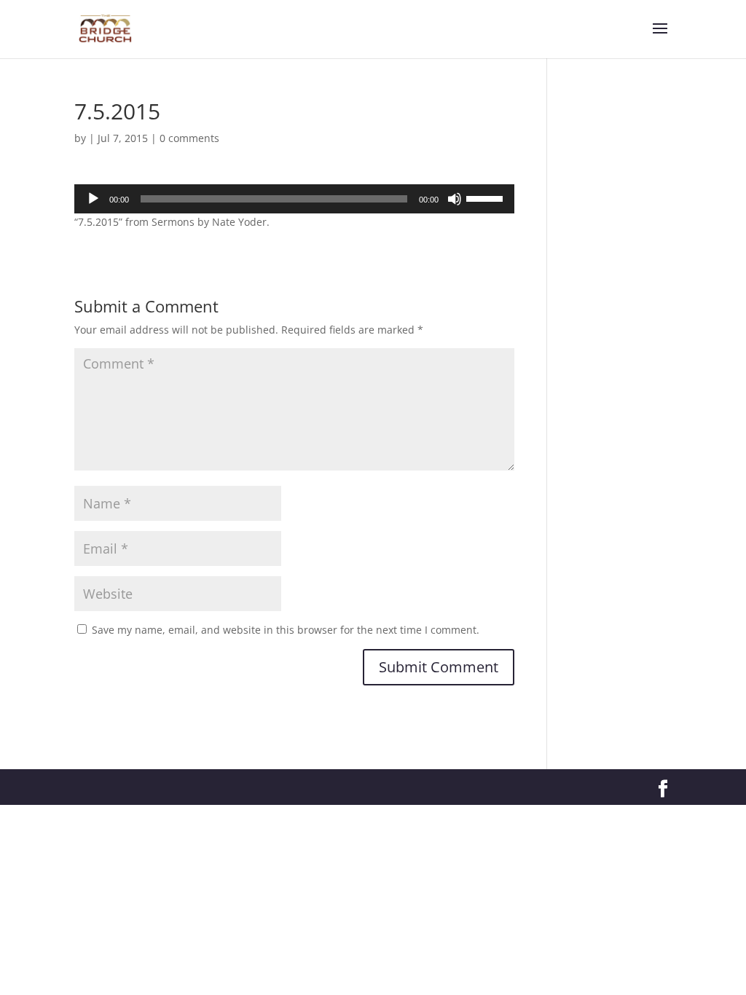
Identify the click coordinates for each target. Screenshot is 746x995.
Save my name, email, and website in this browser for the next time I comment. (285, 630)
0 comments (189, 138)
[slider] (486, 197)
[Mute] (454, 199)
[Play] (93, 199)
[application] (294, 198)
